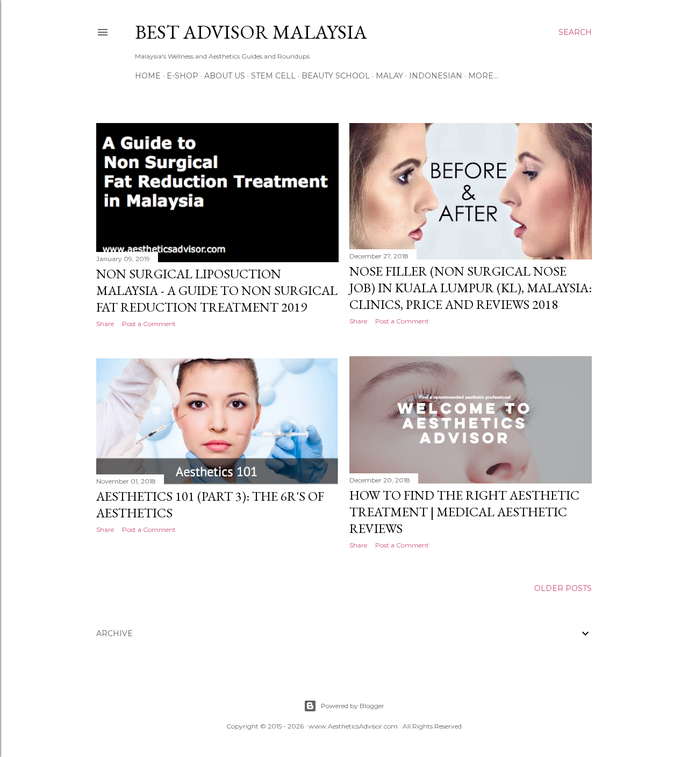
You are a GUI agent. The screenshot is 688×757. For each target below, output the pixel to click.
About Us (224, 76)
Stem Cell (273, 76)
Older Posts (563, 588)
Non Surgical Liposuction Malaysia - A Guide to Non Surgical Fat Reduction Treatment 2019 (217, 290)
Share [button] (105, 324)
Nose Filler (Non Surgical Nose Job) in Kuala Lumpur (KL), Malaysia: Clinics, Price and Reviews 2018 (470, 288)
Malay (389, 76)
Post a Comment (149, 324)
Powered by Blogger (352, 706)
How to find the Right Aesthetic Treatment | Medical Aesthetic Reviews (464, 512)
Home (148, 76)
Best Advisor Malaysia (251, 32)
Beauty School (336, 76)
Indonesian (435, 76)
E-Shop (182, 76)
